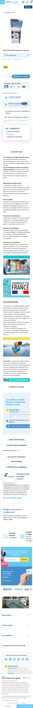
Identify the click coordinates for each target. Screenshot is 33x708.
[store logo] (12, 2)
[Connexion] (27, 2)
